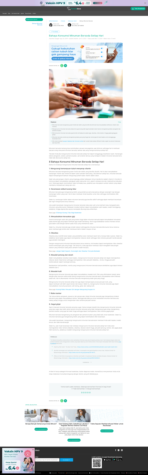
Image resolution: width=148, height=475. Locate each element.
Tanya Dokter (28, 13)
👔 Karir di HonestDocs (94, 472)
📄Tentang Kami (53, 472)
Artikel (34, 13)
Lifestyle (63, 21)
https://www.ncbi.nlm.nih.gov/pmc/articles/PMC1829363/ (84, 358)
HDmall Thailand (143, 472)
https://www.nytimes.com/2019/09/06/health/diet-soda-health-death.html (97, 347)
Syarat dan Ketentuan (83, 472)
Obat (9, 13)
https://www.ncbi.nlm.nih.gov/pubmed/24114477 (82, 352)
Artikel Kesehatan (53, 21)
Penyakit (5, 13)
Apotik (22, 13)
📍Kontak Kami (61, 472)
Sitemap (123, 472)
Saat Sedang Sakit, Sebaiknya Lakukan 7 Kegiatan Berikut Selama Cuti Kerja (74, 424)
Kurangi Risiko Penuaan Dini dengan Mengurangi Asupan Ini (75, 289)
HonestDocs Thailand (132, 472)
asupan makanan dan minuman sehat (73, 141)
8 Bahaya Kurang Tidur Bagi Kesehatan (68, 212)
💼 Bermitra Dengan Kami (71, 472)
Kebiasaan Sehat (72, 21)
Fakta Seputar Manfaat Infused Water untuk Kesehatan (107, 424)
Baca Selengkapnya (41, 429)
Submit (66, 460)
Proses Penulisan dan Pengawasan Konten (110, 472)
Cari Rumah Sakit (15, 13)
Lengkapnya (86, 362)
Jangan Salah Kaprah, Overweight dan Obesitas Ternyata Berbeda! (78, 251)
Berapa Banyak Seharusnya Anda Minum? (41, 424)
